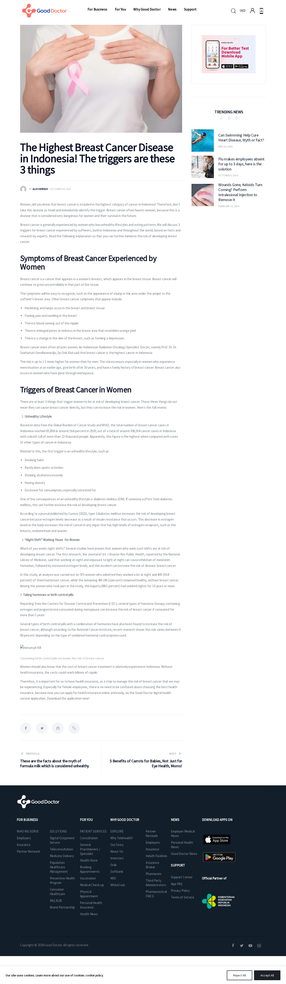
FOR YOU (86, 820)
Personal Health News (182, 844)
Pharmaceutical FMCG (156, 893)
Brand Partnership (62, 907)
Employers (24, 838)
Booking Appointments (90, 869)
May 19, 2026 (225, 146)
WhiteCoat (117, 885)
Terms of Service (182, 897)
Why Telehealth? (121, 838)
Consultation (89, 838)
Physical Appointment (89, 893)
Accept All (267, 975)
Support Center (182, 877)
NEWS (175, 820)
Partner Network (28, 851)
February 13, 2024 (228, 206)
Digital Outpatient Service (62, 840)
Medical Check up (92, 885)
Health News (89, 914)
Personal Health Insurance (91, 905)
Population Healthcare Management (59, 867)
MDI (113, 878)
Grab (113, 865)
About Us (116, 851)
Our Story (117, 845)
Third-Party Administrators (156, 882)
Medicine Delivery (62, 856)
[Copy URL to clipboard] (74, 728)
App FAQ (176, 884)
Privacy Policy (180, 890)
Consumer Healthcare (57, 891)
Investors (117, 858)
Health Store (89, 860)
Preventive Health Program (62, 880)
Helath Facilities (156, 856)
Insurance (23, 845)
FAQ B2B (56, 900)
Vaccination (88, 878)
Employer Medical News (183, 833)
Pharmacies (154, 874)
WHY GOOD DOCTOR (124, 820)
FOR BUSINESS (27, 820)
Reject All (239, 975)
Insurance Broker (152, 864)
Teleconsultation (61, 849)
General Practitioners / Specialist (90, 849)
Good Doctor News (184, 854)
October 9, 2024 (228, 175)
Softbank (116, 871)
